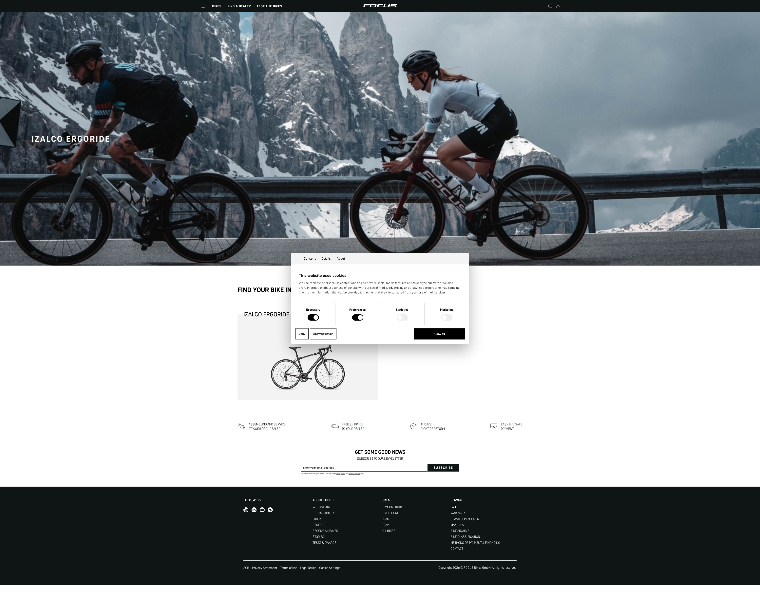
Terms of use (288, 568)
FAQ (453, 507)
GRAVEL (387, 525)
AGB (246, 568)
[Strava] (270, 509)
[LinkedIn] (254, 509)
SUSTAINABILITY (324, 513)
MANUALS (457, 525)
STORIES (318, 537)
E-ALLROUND (390, 513)
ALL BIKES (388, 531)
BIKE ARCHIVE (459, 531)
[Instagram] (245, 509)
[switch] (357, 318)
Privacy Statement (264, 568)
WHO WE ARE (322, 507)
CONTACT (456, 549)
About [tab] (341, 258)
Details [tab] (326, 258)
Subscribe (443, 467)
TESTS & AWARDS (324, 543)
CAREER (318, 525)
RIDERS (318, 519)
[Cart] (550, 6)
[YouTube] (262, 509)
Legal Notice (308, 568)
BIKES (216, 6)
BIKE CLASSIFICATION (465, 537)
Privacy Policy (340, 474)
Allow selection (323, 334)
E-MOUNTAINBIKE (393, 507)
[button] (203, 6)
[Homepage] (380, 6)
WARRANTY (458, 513)
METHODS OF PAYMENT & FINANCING (475, 543)
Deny (302, 334)
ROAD (385, 519)
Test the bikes (269, 6)
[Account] (558, 6)
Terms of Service (354, 474)
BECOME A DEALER (325, 531)
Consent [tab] (310, 258)
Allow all (439, 334)
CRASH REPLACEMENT (465, 519)
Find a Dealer (239, 6)
